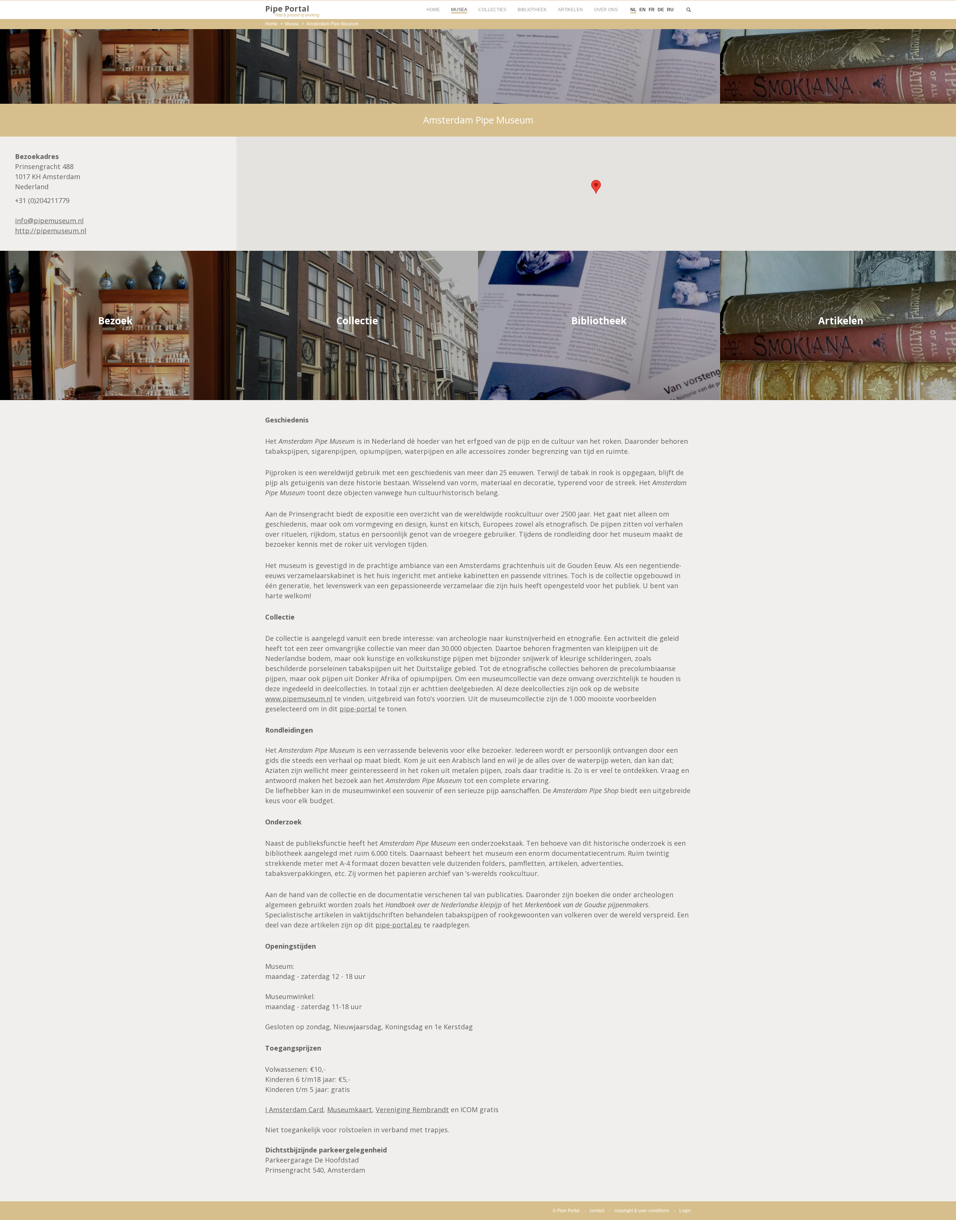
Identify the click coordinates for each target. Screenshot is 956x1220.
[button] (596, 187)
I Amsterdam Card (294, 1109)
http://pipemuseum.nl (50, 230)
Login (685, 1210)
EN (642, 9)
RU (670, 9)
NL (633, 9)
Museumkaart (349, 1109)
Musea (292, 23)
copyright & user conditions (641, 1210)
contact (597, 1210)
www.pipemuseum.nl (298, 698)
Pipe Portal (292, 10)
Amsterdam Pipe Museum (332, 23)
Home (271, 23)
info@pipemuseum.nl (49, 220)
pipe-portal (357, 708)
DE (661, 9)
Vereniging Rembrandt (412, 1109)
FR (652, 9)
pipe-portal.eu (398, 924)
